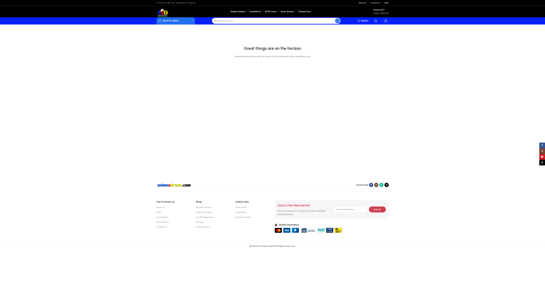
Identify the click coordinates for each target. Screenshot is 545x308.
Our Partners (162, 217)
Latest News (240, 212)
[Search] (337, 20)
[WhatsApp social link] (381, 185)
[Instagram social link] (376, 185)
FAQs (158, 212)
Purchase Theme (243, 217)
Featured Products (204, 212)
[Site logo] (162, 11)
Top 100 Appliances (205, 217)
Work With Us (162, 222)
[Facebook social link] (371, 185)
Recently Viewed (203, 207)
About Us (160, 207)
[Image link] (174, 185)
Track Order (240, 207)
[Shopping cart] (375, 21)
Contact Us (161, 227)
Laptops (199, 222)
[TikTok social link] (386, 185)
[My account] (385, 21)
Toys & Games (202, 227)
